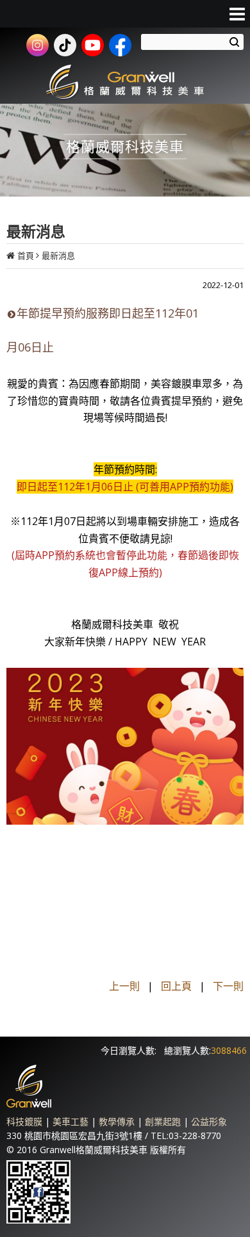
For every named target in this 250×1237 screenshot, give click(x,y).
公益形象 (209, 1121)
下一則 (228, 986)
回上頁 (176, 986)
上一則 (124, 986)
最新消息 (58, 255)
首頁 (25, 255)
